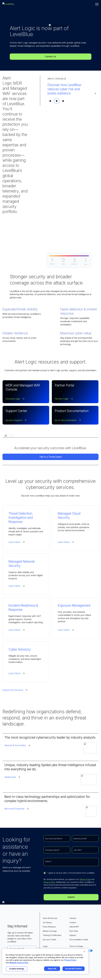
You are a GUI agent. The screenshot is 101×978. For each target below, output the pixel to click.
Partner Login (62, 398)
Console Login (13, 398)
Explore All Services (12, 690)
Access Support (14, 420)
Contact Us (50, 56)
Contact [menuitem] (72, 922)
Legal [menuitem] (45, 946)
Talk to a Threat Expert (50, 457)
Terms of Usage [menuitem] (76, 946)
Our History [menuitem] (47, 922)
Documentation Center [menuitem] (78, 939)
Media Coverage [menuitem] (50, 931)
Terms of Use (85, 879)
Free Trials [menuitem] (73, 931)
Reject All (52, 969)
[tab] (50, 101)
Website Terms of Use (18, 963)
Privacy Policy (49, 882)
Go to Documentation (66, 420)
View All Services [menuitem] (50, 918)
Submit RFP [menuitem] (74, 927)
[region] (45, 961)
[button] (97, 4)
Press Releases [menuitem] (49, 927)
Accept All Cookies (73, 969)
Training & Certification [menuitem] (52, 935)
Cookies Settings (16, 969)
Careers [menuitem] (72, 918)
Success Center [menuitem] (49, 939)
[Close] (84, 951)
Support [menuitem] (72, 935)
